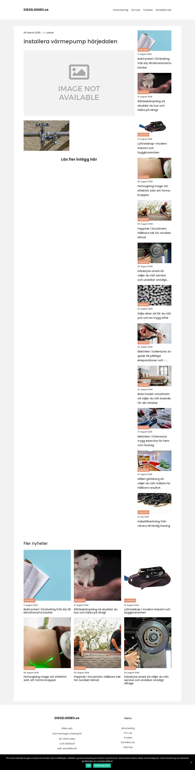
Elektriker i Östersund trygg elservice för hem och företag (153, 441)
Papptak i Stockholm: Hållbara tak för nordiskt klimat (154, 233)
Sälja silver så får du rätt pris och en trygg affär (154, 316)
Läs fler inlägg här (79, 159)
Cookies (148, 10)
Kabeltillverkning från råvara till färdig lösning (154, 523)
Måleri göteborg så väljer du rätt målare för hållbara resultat (154, 483)
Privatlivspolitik (102, 765)
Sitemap (128, 747)
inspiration (143, 49)
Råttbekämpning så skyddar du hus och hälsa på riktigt (151, 105)
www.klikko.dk (70, 748)
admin (50, 33)
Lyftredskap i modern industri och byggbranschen (152, 148)
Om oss (135, 10)
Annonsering (120, 10)
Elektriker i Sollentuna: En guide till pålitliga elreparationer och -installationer (154, 356)
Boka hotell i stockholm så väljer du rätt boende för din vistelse (154, 398)
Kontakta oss (163, 10)
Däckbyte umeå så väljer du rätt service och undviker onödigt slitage (152, 275)
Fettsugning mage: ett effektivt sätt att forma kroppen (154, 190)
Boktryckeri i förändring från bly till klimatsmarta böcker (154, 63)
